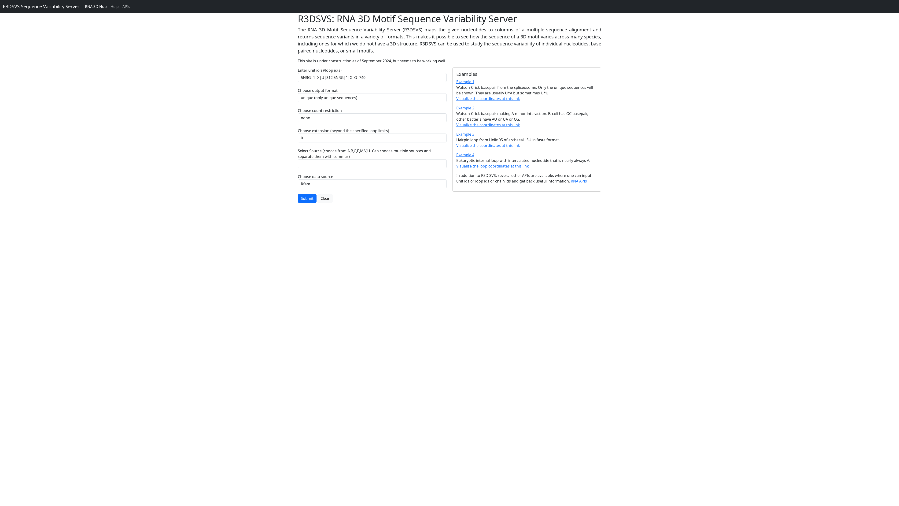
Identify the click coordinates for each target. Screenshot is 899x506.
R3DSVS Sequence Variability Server (41, 6)
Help (115, 6)
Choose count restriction (320, 110)
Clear (325, 198)
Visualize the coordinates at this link (488, 98)
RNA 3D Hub (96, 6)
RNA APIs (579, 181)
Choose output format (318, 90)
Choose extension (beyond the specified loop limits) (343, 130)
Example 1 (465, 81)
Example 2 (465, 108)
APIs (126, 6)
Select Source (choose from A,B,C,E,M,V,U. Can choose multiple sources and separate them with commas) (364, 153)
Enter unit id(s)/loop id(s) (320, 70)
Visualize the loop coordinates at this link (492, 166)
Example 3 (465, 134)
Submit (307, 198)
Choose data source (315, 176)
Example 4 (465, 154)
